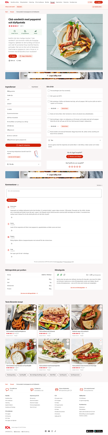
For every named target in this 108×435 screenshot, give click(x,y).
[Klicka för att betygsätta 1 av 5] (69, 166)
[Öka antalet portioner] (40, 87)
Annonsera (57, 414)
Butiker (47, 2)
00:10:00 (53, 126)
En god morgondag (84, 400)
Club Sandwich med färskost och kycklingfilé (18, 365)
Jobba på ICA (58, 416)
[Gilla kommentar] (11, 217)
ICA (56, 395)
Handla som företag (10, 407)
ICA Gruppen (58, 400)
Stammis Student (34, 400)
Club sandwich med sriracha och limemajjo (84, 365)
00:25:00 (53, 108)
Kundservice (73, 2)
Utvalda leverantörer (60, 411)
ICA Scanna (8, 416)
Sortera (99, 185)
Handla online (15, 2)
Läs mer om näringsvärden (28, 293)
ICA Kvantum (58, 407)
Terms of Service (67, 261)
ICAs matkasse (39, 2)
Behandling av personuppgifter (86, 414)
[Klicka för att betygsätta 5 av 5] (79, 166)
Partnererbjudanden (35, 405)
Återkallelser (82, 409)
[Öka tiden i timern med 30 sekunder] (58, 108)
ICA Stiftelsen (82, 398)
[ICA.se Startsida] (7, 2)
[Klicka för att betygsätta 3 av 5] (74, 166)
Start (6, 12)
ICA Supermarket (59, 405)
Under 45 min (14, 33)
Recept (52, 2)
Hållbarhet (82, 395)
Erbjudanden (24, 2)
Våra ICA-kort (33, 407)
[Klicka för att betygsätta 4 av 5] (77, 166)
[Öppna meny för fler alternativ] (35, 309)
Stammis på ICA (34, 395)
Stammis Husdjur (34, 402)
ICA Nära (57, 402)
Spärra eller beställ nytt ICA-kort (87, 411)
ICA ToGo (7, 418)
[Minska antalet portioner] (29, 87)
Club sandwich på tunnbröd (47, 331)
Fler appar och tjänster (10, 420)
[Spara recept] (35, 306)
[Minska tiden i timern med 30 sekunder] (49, 108)
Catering (31, 2)
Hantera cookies (83, 415)
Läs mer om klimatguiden (78, 287)
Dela (19, 60)
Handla (7, 395)
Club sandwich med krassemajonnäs (49, 365)
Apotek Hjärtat (9, 405)
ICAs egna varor (58, 398)
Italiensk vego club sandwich (80, 331)
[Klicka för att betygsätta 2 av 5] (72, 166)
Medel (35, 33)
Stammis (66, 2)
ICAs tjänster (9, 411)
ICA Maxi (57, 409)
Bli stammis (32, 398)
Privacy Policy (59, 261)
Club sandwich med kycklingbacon (16, 331)
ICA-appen (8, 414)
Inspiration (59, 2)
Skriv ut (13, 60)
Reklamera (82, 407)
